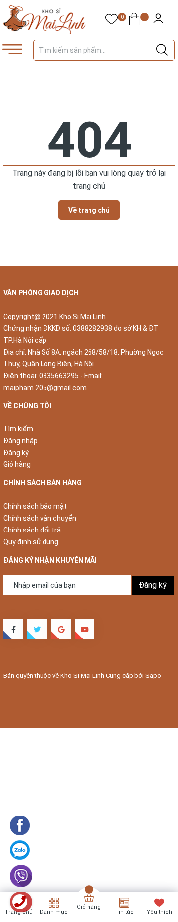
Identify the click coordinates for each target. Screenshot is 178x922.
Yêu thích (159, 912)
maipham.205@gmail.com (45, 387)
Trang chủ (19, 912)
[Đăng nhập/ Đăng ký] (158, 19)
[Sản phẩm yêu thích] (111, 21)
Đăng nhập (20, 441)
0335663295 (59, 376)
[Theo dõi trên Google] (61, 629)
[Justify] (162, 50)
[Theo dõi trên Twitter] (37, 629)
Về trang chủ (89, 210)
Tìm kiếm (18, 429)
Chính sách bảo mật (35, 506)
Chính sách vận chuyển (39, 518)
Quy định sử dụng (30, 542)
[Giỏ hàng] (134, 21)
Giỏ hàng (17, 464)
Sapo (153, 675)
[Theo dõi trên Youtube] (84, 629)
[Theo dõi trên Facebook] (13, 629)
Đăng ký (16, 453)
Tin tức (124, 912)
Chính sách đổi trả (32, 530)
